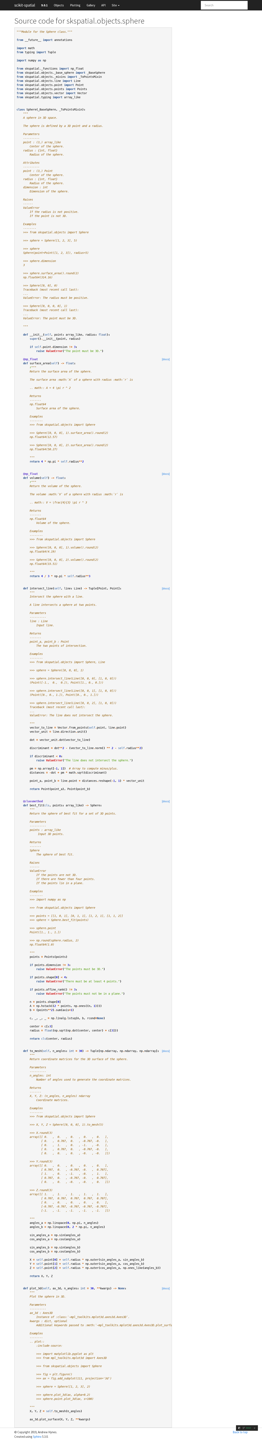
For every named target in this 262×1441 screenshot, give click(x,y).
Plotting (75, 5)
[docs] (166, 359)
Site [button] (114, 5)
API (103, 5)
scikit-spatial (24, 5)
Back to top (240, 1432)
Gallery (91, 5)
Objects (59, 5)
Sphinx (37, 1437)
